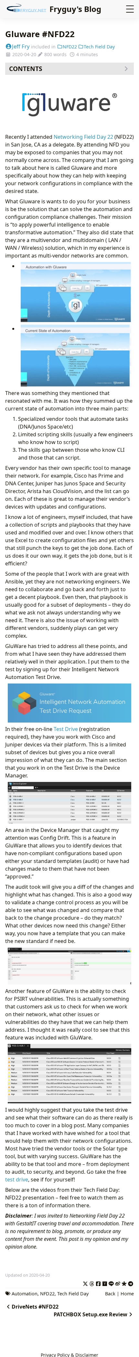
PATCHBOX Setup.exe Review (90, 1314)
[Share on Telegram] (130, 1282)
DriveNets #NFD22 (35, 1306)
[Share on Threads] (92, 1282)
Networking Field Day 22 (83, 136)
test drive (16, 1179)
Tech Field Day (99, 47)
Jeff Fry (21, 46)
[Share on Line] (111, 1282)
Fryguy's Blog (75, 9)
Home (127, 1294)
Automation (24, 1294)
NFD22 (70, 47)
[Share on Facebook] (98, 1282)
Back (110, 1294)
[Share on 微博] (117, 1282)
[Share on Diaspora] (124, 1282)
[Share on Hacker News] (105, 1282)
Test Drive (66, 729)
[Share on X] (85, 1282)
